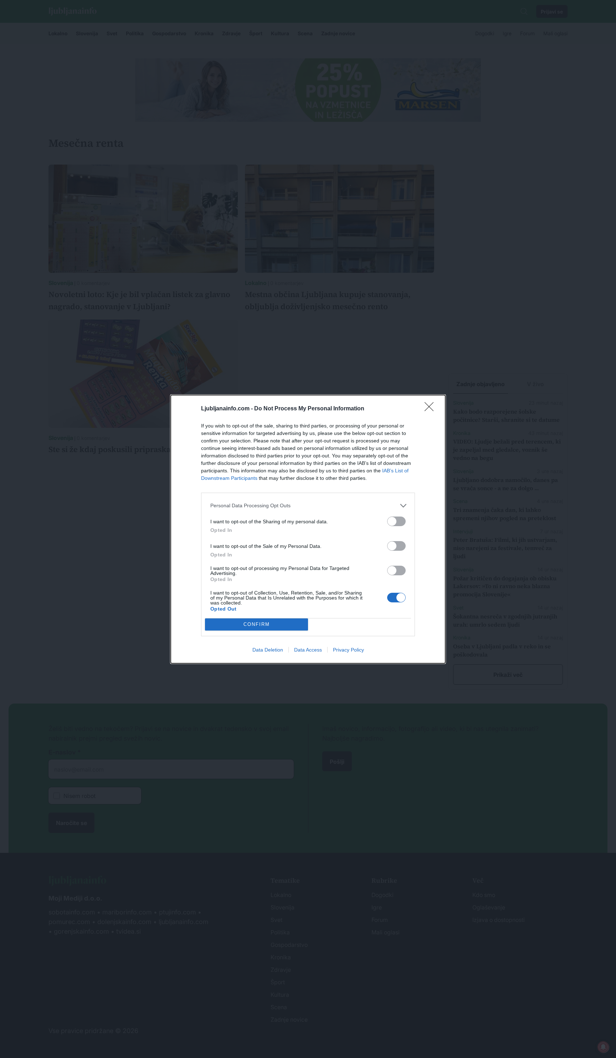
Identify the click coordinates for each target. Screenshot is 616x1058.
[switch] (396, 521)
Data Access (308, 650)
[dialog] (308, 529)
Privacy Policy (348, 650)
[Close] (431, 409)
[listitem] (308, 505)
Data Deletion (267, 650)
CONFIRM (256, 624)
